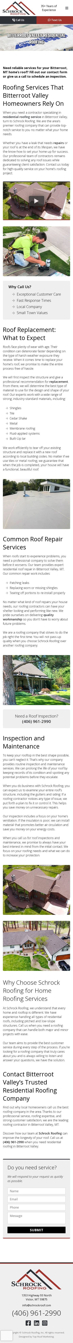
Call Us (19, 20)
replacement (58, 382)
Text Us (56, 20)
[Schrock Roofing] (19, 8)
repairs (58, 143)
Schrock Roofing (50, 1133)
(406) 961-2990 (36, 721)
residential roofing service (22, 117)
